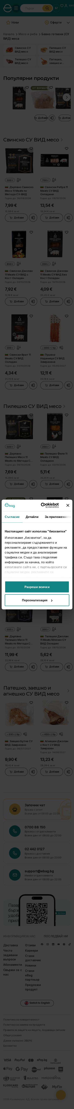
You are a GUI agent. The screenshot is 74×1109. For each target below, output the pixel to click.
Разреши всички (36, 586)
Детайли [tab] (32, 516)
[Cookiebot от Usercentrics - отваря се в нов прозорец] (43, 505)
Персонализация (34, 600)
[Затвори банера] (67, 505)
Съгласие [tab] (12, 516)
